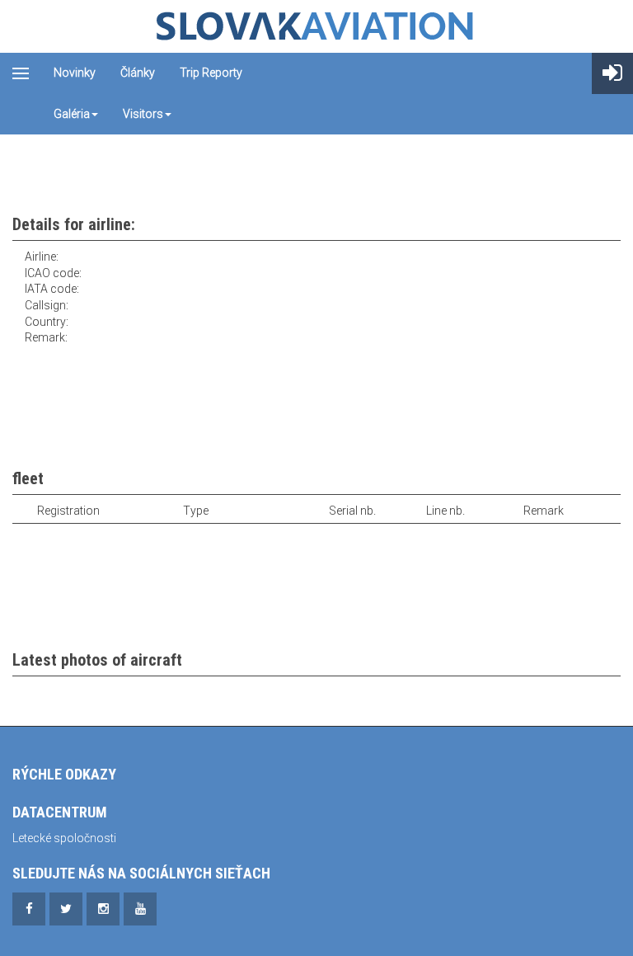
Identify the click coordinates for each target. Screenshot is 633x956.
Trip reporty (211, 72)
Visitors (143, 113)
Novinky (75, 72)
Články (137, 72)
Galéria (72, 113)
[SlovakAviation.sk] (316, 26)
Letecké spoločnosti (64, 838)
